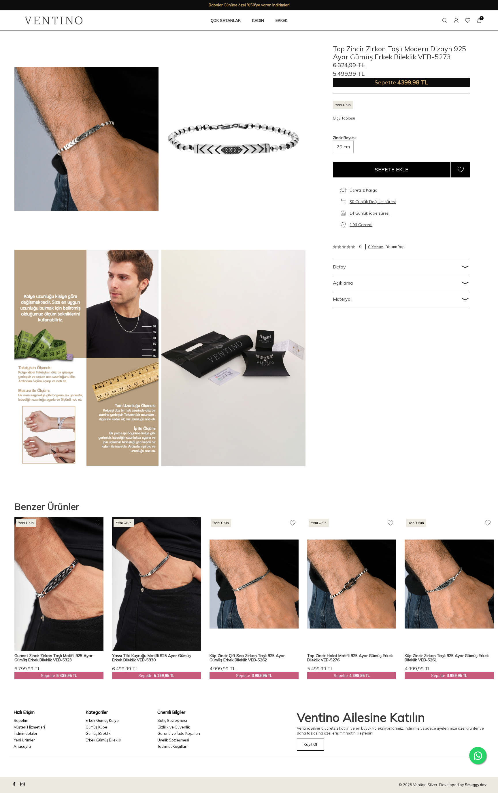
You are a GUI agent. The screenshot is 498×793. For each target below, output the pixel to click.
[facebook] (15, 784)
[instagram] (23, 784)
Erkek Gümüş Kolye (102, 720)
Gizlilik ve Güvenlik (173, 727)
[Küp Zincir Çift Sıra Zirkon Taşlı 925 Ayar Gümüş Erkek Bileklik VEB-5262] (254, 584)
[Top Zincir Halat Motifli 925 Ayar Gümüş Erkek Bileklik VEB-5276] (351, 584)
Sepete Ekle (391, 169)
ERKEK (281, 20)
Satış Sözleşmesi (172, 720)
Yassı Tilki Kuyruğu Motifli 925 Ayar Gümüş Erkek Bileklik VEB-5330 (151, 658)
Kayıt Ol (310, 744)
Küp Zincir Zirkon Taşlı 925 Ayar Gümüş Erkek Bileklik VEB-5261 (447, 658)
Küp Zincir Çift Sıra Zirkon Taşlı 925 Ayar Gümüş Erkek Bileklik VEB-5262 (247, 658)
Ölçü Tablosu (344, 118)
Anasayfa (22, 746)
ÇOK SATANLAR (226, 20)
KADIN (258, 20)
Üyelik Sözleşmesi (173, 740)
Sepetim (21, 720)
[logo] (53, 20)
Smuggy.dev (475, 784)
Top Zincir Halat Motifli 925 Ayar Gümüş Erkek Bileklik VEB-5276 (350, 658)
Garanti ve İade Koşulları (178, 733)
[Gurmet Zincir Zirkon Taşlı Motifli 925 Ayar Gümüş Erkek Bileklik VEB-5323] (58, 584)
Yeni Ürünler (24, 740)
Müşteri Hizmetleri (29, 727)
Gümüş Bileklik (98, 733)
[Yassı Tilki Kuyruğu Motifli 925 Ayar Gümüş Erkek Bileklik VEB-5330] (156, 584)
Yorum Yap (395, 246)
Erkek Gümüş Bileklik (103, 740)
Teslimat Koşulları (172, 746)
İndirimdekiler (25, 733)
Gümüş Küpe (96, 727)
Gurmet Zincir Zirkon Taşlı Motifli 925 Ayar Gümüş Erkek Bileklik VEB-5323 (53, 658)
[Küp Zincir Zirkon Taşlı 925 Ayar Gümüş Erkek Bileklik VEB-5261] (449, 584)
